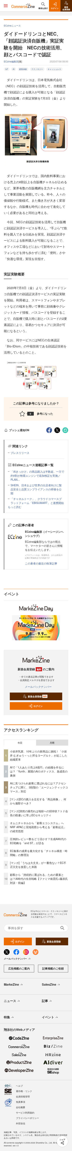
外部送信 (20, 1123)
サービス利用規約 (25, 1112)
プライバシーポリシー (27, 1118)
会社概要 (20, 1107)
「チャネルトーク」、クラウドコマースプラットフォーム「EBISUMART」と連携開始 (37, 501)
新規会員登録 (37, 696)
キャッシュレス (54, 69)
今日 (20, 742)
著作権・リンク (24, 1091)
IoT (6, 69)
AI (14, 69)
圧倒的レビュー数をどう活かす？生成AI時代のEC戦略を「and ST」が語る (38, 841)
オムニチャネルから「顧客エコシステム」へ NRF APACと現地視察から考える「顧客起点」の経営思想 (38, 827)
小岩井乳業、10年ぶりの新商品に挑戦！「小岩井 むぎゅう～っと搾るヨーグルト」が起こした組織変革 (38, 755)
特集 (7, 1017)
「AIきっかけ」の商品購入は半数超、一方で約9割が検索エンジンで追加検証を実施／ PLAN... (37, 475)
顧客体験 (23, 69)
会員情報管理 (23, 1096)
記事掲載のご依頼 (53, 968)
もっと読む (14, 507)
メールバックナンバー (38, 687)
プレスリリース (20, 453)
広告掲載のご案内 (19, 968)
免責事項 (20, 1101)
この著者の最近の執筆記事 (41, 563)
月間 (52, 742)
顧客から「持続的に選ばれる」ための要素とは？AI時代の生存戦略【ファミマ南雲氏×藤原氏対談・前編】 (39, 879)
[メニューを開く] (6, 6)
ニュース (10, 1001)
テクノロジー (37, 69)
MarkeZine (11, 984)
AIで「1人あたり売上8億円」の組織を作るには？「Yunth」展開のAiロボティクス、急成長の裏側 (39, 771)
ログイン (38, 706)
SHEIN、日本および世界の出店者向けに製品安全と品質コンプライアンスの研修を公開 (36, 489)
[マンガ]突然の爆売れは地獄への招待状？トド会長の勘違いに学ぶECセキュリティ (39, 813)
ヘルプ (19, 1085)
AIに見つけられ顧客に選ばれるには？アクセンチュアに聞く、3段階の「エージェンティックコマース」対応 (39, 787)
